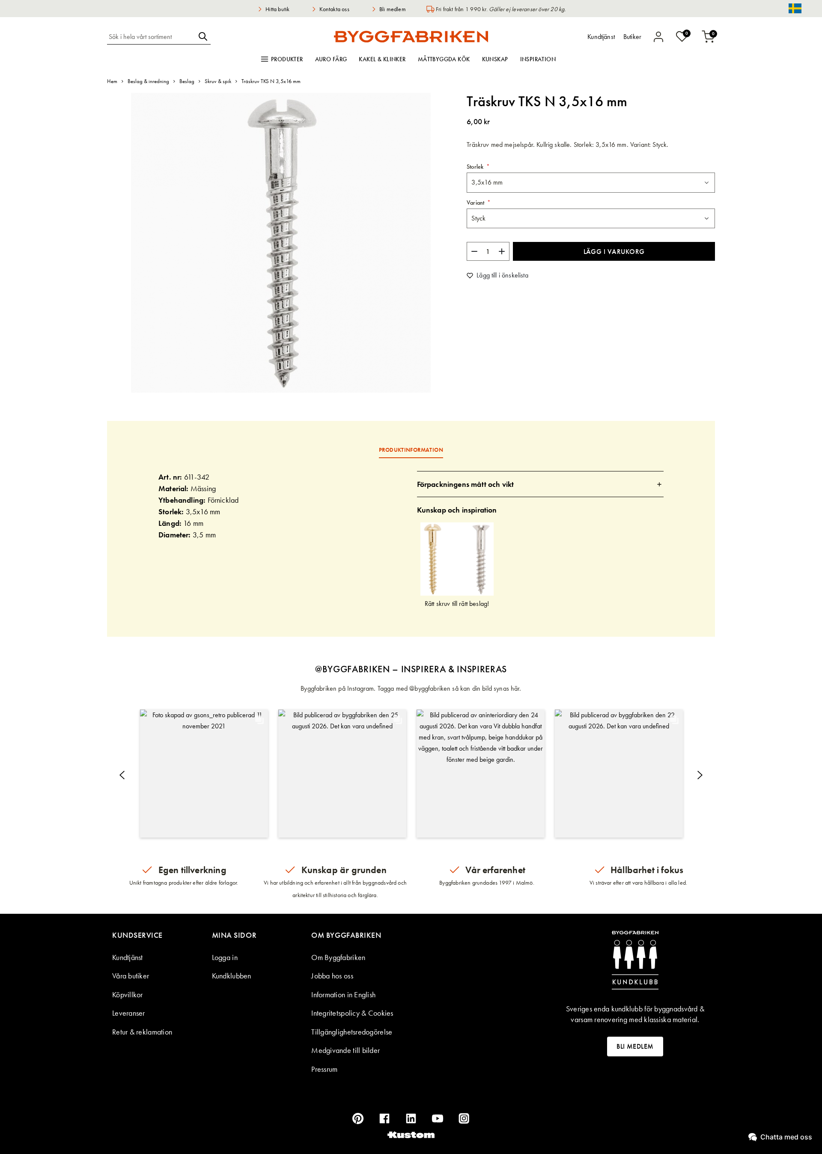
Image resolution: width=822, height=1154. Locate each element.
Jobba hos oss (332, 976)
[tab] (540, 484)
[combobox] (151, 36)
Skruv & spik (218, 81)
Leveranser (128, 1013)
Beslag (186, 81)
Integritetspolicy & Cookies (352, 1013)
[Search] (203, 36)
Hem (112, 81)
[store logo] (411, 36)
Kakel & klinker (382, 59)
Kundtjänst (127, 957)
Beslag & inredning (148, 81)
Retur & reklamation (142, 1032)
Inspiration (538, 59)
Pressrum (324, 1069)
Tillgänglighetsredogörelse (351, 1032)
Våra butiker (130, 976)
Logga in (225, 957)
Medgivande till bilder (345, 1050)
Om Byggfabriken (338, 957)
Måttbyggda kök (444, 59)
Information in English (343, 994)
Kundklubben (231, 976)
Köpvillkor (127, 994)
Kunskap (495, 59)
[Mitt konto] (658, 36)
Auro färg (331, 59)
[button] (204, 774)
